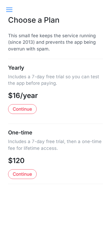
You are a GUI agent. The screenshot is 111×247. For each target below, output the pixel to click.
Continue (22, 109)
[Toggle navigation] (9, 10)
